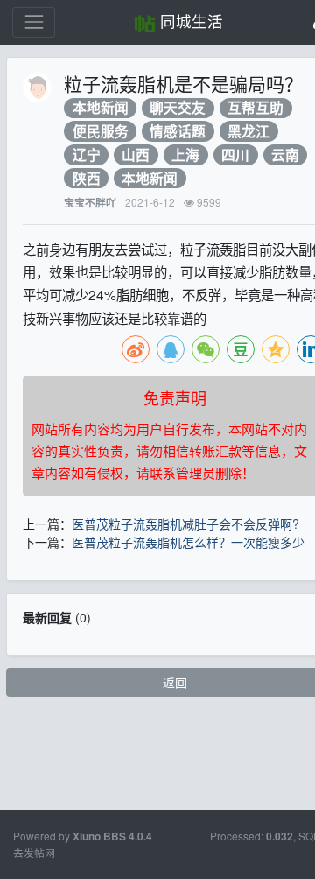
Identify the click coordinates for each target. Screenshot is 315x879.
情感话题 (178, 131)
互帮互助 (256, 108)
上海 (186, 154)
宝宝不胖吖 (90, 202)
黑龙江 (249, 131)
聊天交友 (178, 108)
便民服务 (101, 131)
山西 (136, 154)
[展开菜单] (33, 22)
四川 (235, 154)
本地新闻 (101, 108)
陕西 (87, 178)
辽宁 (87, 154)
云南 (285, 154)
